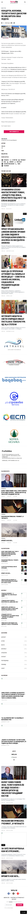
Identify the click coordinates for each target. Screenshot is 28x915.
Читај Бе (11, 901)
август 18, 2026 (4, 598)
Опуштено (3, 488)
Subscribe (19, 904)
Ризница (3, 514)
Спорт (3, 668)
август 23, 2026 (4, 584)
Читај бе (3, 146)
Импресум (6, 897)
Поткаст (3, 656)
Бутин (3, 641)
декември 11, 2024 (5, 721)
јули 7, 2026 (3, 603)
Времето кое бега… (7, 540)
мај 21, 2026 (3, 620)
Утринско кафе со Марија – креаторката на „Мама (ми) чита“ (9, 601)
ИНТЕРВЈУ (3, 648)
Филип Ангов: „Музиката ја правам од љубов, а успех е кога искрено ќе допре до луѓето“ (9, 609)
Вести (3, 8)
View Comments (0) (14, 131)
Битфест (3, 637)
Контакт (14, 899)
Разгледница (4, 660)
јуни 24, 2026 (4, 611)
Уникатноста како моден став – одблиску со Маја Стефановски (9, 623)
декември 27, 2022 (5, 745)
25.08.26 (3, 496)
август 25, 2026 (4, 557)
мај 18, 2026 (3, 626)
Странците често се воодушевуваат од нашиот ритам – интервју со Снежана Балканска (10, 616)
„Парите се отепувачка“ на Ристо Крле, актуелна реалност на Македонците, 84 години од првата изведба (13, 741)
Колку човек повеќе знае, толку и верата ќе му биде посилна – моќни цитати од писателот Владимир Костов (14, 492)
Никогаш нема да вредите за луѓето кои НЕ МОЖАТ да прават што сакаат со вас (9, 581)
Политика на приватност (17, 897)
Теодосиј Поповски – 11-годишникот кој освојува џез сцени (9, 595)
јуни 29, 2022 (4, 700)
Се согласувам (9, 907)
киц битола (4, 153)
